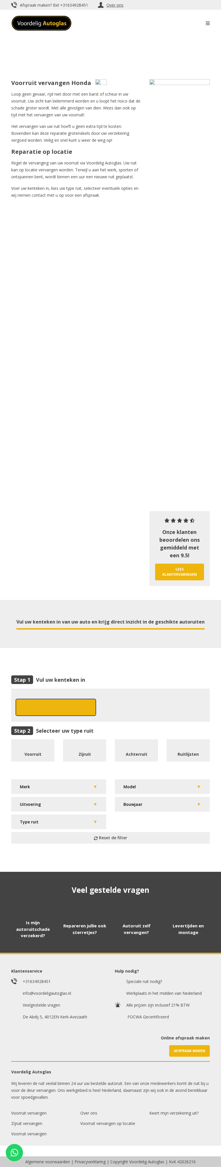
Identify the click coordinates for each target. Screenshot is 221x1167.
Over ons (114, 5)
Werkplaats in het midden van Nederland (164, 993)
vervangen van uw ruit (39, 126)
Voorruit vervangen (29, 1113)
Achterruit (136, 754)
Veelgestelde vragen (41, 1005)
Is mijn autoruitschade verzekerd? (33, 929)
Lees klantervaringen (179, 572)
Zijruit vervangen (26, 1123)
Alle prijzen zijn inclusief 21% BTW (158, 1005)
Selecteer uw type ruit (65, 731)
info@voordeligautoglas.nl (47, 993)
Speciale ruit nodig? (144, 981)
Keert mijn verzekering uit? (174, 1113)
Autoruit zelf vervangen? (136, 929)
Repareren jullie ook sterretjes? (84, 929)
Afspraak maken (189, 1050)
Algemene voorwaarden (47, 1161)
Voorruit (32, 754)
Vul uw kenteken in (60, 680)
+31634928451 (74, 5)
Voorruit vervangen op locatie (107, 1123)
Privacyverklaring (90, 1161)
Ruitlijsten (188, 754)
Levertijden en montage (188, 929)
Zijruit (85, 754)
